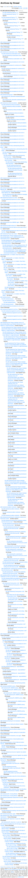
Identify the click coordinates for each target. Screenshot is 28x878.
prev (16, 6)
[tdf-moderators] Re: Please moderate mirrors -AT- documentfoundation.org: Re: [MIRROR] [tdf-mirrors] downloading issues (12, 237)
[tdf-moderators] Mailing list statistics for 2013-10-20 (12, 42)
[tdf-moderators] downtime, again (8, 813)
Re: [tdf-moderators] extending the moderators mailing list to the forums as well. (14, 527)
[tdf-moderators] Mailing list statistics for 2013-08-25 (12, 91)
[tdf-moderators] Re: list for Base (15, 601)
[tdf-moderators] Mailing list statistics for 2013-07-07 (12, 184)
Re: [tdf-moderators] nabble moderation (11, 509)
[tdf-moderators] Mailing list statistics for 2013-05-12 (12, 306)
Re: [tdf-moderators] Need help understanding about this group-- (14, 165)
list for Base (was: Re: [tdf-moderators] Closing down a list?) (15, 595)
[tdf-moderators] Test (5, 727)
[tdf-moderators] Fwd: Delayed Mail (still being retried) (13, 683)
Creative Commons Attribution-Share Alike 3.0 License (14, 869)
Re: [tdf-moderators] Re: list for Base (16, 607)
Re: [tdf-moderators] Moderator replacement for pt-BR (14, 800)
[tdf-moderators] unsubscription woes (9, 52)
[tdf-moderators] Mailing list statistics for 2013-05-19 (12, 219)
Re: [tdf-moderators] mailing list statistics (11, 104)
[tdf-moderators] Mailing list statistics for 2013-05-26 (12, 215)
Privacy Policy (3, 867)
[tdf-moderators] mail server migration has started (12, 748)
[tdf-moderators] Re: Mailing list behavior (17, 408)
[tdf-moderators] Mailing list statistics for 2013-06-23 (12, 206)
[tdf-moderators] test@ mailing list (8, 225)
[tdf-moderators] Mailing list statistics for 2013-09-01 (12, 88)
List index (25, 8)
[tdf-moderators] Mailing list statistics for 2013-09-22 (12, 78)
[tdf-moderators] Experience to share (9, 197)
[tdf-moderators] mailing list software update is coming (13, 729)
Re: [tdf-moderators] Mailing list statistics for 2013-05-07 (14, 637)
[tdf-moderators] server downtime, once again (11, 735)
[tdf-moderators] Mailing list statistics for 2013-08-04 (12, 139)
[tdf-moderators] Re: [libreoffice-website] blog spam (13, 96)
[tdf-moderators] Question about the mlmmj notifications (13, 776)
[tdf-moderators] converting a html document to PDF (12, 807)
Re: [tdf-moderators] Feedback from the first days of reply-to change (16, 844)
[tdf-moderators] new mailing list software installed (12, 724)
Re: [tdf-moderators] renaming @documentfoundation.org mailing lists (11, 762)
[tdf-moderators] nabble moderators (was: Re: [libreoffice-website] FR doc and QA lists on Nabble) (14, 789)
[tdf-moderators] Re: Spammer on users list (10, 819)
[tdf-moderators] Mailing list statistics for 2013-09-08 (12, 85)
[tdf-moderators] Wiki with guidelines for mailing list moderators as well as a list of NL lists (12, 575)
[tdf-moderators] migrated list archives (9, 309)
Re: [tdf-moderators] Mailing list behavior (17, 412)
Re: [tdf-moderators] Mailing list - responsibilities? (13, 666)
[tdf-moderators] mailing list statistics (9, 103)
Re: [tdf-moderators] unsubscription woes (11, 53)
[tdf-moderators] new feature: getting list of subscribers (13, 732)
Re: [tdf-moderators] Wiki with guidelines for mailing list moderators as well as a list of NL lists (14, 579)
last (20, 6)
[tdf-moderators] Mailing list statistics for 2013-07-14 (12, 181)
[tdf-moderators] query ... (6, 297)
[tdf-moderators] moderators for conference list (11, 65)
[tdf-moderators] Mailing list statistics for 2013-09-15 (12, 81)
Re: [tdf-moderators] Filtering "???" (10, 12)
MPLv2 (12, 872)
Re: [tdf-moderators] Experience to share (11, 199)
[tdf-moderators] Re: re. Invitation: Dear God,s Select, (13, 254)
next (19, 6)
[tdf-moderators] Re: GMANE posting (10, 688)
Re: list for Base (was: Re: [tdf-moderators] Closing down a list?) (17, 598)
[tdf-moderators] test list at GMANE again (10, 222)
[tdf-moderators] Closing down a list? (11, 583)
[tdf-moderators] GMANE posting (8, 686)
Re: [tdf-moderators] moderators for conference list (13, 68)
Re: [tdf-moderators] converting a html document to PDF (14, 810)
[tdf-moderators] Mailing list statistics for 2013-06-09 (12, 212)
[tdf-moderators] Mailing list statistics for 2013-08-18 (12, 132)
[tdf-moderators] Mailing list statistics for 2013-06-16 (12, 209)
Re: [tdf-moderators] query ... (8, 299)
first (14, 6)
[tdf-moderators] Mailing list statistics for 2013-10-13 (12, 45)
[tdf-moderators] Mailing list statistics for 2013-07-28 (12, 142)
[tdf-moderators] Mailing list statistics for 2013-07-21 (12, 178)
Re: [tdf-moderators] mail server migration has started (14, 752)
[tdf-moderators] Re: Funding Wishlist (9, 794)
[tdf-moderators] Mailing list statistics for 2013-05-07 (12, 634)
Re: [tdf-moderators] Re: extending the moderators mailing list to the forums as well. (16, 549)
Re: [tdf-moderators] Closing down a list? (13, 585)
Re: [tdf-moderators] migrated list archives (11, 311)
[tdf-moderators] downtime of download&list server (12, 739)
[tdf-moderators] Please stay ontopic (9, 234)
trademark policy (21, 876)
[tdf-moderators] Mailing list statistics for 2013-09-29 (12, 62)
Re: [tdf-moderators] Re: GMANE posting (12, 689)
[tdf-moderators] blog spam (7, 94)
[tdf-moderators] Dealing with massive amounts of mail (13, 804)
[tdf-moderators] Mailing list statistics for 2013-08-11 (12, 136)
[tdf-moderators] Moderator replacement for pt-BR (12, 797)
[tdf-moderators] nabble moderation (9, 507)
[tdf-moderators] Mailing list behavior (16, 405)
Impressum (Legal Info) (11, 867)
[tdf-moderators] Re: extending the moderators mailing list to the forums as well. (15, 546)
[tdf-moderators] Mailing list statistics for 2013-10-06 (12, 48)
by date (20, 8)
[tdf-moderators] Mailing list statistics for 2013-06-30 (12, 202)
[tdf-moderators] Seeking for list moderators (10, 721)
